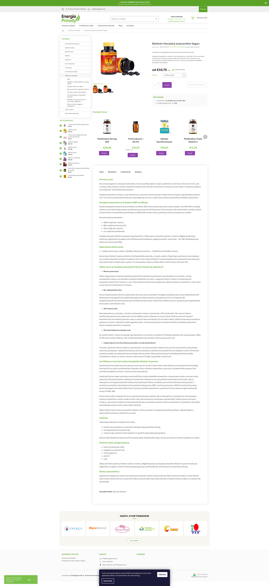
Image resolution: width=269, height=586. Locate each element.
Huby (68, 79)
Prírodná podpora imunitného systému (76, 96)
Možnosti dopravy (196, 85)
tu (139, 575)
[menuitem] (68, 26)
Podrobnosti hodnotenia (178, 47)
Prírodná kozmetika (71, 72)
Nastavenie (107, 581)
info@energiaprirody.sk (176, 21)
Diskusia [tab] (138, 172)
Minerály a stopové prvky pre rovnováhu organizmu (76, 101)
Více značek (134, 541)
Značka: (192, 47)
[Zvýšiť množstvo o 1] (158, 83)
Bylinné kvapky (69, 48)
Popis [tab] (101, 172)
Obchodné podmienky (69, 558)
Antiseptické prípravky (72, 44)
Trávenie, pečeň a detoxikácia (76, 92)
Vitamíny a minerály (71, 76)
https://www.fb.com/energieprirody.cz (114, 565)
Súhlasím (162, 574)
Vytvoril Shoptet (202, 574)
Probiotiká (68, 68)
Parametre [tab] (112, 172)
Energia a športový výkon (75, 86)
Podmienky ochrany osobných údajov (73, 561)
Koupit (167, 85)
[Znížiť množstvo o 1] (158, 86)
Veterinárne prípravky (72, 113)
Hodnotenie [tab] (126, 172)
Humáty (67, 56)
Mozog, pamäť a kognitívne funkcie (78, 89)
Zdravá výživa (69, 110)
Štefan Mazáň (203, 577)
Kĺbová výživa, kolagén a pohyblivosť (75, 105)
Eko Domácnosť (70, 64)
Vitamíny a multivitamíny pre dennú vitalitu (78, 83)
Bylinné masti (69, 52)
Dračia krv (68, 60)
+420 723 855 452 (176, 17)
